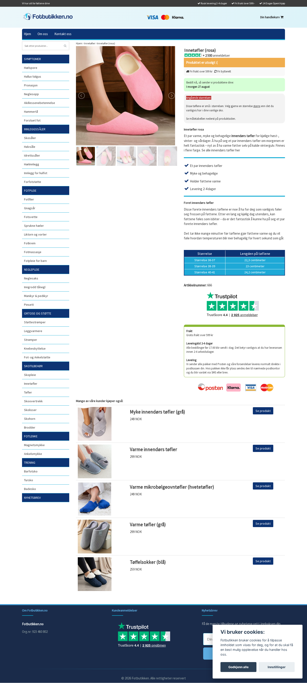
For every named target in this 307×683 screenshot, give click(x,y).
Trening (29, 463)
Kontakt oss (62, 34)
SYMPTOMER (32, 59)
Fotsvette (31, 217)
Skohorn (29, 419)
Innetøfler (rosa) (106, 43)
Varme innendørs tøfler (153, 449)
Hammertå (31, 112)
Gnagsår (29, 208)
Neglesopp (31, 94)
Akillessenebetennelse (39, 103)
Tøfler (28, 392)
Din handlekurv (270, 17)
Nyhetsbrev (32, 498)
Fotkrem (30, 243)
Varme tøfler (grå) (148, 524)
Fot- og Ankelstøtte (37, 357)
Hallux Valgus (32, 76)
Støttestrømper (35, 322)
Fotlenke (31, 436)
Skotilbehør (33, 366)
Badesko (30, 489)
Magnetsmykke (34, 445)
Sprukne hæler (34, 226)
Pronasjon (31, 85)
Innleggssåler (34, 129)
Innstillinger (277, 667)
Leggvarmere (33, 331)
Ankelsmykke (33, 454)
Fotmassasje (32, 252)
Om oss (43, 34)
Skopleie (30, 375)
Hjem (27, 34)
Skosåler (30, 138)
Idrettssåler (32, 155)
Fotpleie (30, 191)
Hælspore (30, 68)
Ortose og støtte (37, 313)
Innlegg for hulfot (35, 173)
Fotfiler (29, 199)
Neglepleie (31, 269)
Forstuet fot (32, 120)
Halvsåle (29, 147)
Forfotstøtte (32, 182)
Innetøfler (30, 384)
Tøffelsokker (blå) (148, 562)
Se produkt (263, 411)
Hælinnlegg (31, 164)
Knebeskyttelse (35, 348)
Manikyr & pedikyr (36, 296)
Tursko (28, 480)
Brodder (29, 427)
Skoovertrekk (33, 401)
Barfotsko (31, 471)
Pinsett (29, 305)
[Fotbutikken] (48, 16)
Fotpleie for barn (35, 261)
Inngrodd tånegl (34, 287)
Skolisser (30, 410)
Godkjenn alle (238, 667)
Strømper (30, 340)
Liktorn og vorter (35, 234)
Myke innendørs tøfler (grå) (157, 412)
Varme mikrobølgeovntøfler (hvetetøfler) (172, 487)
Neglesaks (31, 278)
